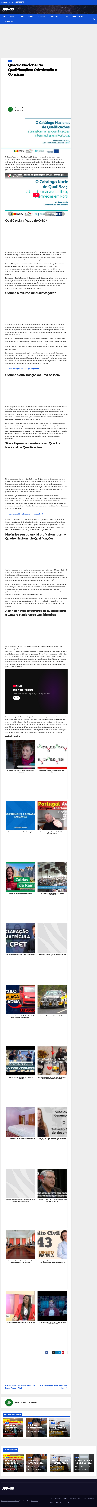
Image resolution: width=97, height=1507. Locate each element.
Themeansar (34, 1501)
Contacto (8, 22)
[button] (94, 19)
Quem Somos (77, 17)
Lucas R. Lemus (23, 108)
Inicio (12, 17)
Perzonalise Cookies (75, 1498)
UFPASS (7, 9)
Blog (65, 17)
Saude (21, 17)
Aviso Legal (58, 1498)
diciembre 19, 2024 (13, 1466)
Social (31, 17)
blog (10, 60)
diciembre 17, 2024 (60, 1466)
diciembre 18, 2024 (36, 1466)
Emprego (41, 17)
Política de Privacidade (56, 1503)
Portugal (54, 17)
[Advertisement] (48, 38)
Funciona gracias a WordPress (10, 1501)
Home (51, 1498)
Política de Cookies (88, 1498)
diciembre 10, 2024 (83, 1466)
